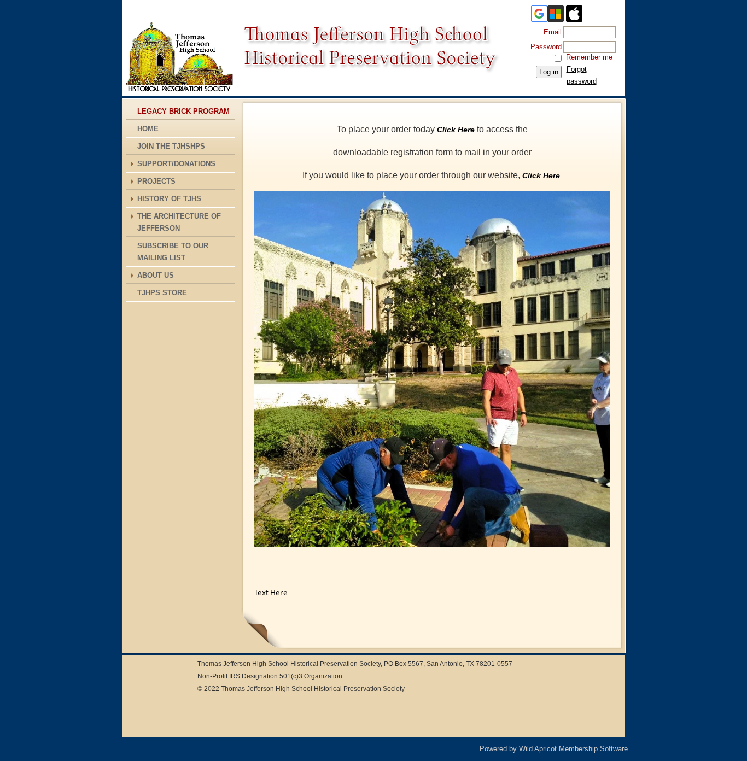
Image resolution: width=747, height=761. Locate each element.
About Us (155, 275)
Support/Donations (176, 164)
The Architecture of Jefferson (179, 222)
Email (550, 32)
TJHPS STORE (162, 293)
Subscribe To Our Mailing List (172, 252)
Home (148, 129)
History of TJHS (169, 199)
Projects (156, 181)
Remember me (589, 57)
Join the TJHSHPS (171, 146)
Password (544, 47)
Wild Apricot (538, 749)
